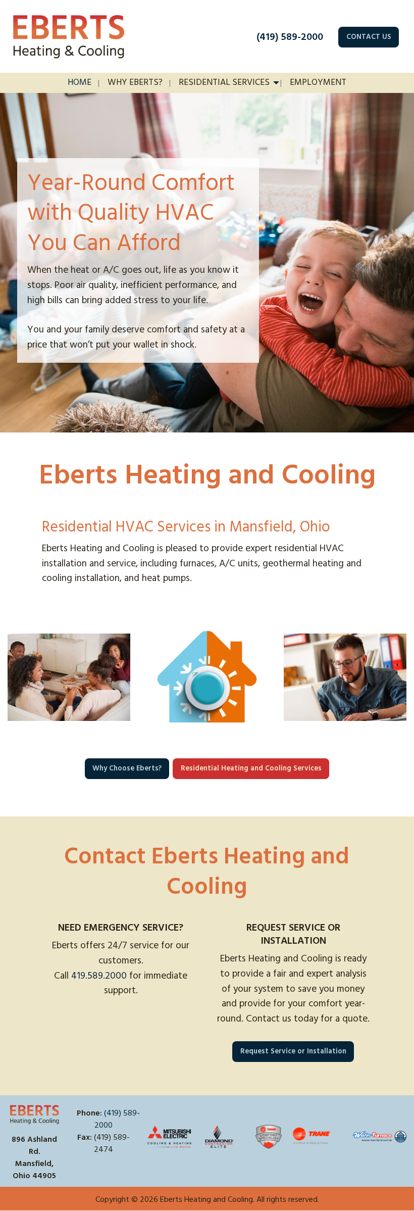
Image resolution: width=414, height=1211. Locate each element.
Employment (318, 82)
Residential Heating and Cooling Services (251, 768)
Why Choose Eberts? (127, 768)
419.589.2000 (99, 976)
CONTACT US (368, 37)
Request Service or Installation (293, 1051)
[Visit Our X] (101, 1161)
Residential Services (224, 82)
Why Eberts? (135, 82)
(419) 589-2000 (289, 37)
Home (79, 82)
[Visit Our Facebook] (85, 1161)
